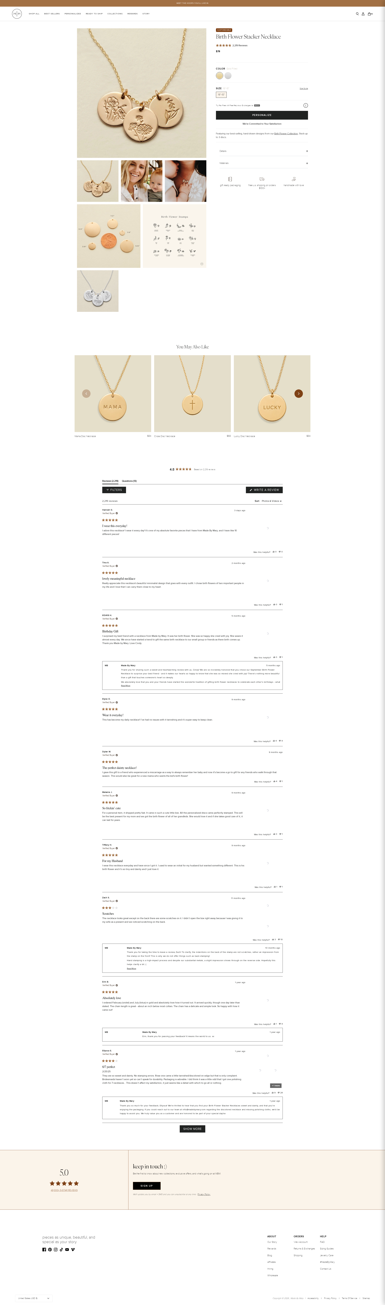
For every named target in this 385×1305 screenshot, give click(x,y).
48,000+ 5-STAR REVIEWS (64, 1190)
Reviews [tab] (110, 481)
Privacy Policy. (204, 1194)
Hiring (270, 1268)
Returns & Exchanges (304, 1248)
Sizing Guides (327, 1248)
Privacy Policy (330, 1298)
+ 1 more (276, 1085)
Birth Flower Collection (286, 133)
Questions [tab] (129, 481)
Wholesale (272, 1275)
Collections (115, 14)
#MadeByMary (327, 1262)
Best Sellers (52, 14)
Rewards (133, 14)
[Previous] (86, 393)
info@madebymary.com (194, 1109)
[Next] (298, 393)
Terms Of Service (349, 1298)
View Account (301, 1242)
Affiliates (271, 1262)
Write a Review (268, 490)
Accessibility (313, 1298)
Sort (257, 501)
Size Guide (304, 88)
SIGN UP (147, 1185)
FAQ (322, 1242)
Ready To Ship (94, 14)
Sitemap (366, 1298)
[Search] (357, 13)
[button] (268, 528)
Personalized (73, 14)
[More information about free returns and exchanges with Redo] (305, 105)
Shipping (298, 1255)
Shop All (34, 14)
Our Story (272, 1242)
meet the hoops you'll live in (193, 3)
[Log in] (363, 13)
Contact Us (325, 1268)
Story (146, 14)
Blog (269, 1255)
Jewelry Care (326, 1255)
